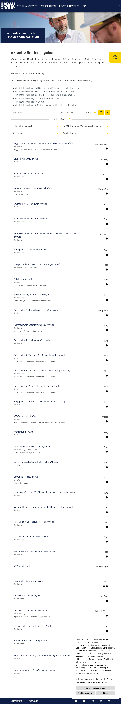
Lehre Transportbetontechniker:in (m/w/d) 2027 (36, 462)
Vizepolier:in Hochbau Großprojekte (30, 641)
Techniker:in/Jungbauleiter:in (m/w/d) (31, 611)
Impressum (33, 701)
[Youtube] (84, 701)
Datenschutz (16, 701)
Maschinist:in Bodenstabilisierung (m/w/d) (34, 522)
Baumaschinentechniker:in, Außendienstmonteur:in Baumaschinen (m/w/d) (45, 235)
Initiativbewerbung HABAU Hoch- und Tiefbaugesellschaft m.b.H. (47, 88)
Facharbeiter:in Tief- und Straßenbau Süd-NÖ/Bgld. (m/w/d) (42, 371)
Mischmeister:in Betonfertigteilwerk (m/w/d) (35, 551)
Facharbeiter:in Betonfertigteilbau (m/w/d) (34, 325)
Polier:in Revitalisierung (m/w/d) (29, 581)
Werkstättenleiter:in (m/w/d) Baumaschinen (34, 670)
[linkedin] (101, 701)
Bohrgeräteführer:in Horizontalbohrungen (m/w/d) (37, 264)
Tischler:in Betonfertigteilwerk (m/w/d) (32, 626)
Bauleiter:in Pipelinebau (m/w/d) (29, 174)
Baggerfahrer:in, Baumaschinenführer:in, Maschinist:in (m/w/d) (43, 143)
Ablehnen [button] (105, 693)
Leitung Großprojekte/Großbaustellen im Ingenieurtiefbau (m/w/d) (45, 492)
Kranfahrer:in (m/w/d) (24, 432)
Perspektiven (48, 6)
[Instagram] (93, 701)
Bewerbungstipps (69, 6)
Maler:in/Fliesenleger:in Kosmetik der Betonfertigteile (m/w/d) (43, 507)
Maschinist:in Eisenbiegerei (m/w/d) (31, 537)
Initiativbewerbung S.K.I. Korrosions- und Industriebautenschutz (46, 105)
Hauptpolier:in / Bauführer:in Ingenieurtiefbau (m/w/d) (39, 402)
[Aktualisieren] (101, 112)
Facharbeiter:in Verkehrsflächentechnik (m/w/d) (36, 386)
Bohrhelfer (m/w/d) (23, 279)
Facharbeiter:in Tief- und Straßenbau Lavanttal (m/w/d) (39, 355)
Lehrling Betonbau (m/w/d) (26, 477)
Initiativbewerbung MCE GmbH (30, 102)
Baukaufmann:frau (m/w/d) (26, 159)
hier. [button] (106, 682)
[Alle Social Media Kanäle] (109, 701)
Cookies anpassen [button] (85, 693)
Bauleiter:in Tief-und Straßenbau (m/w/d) (33, 188)
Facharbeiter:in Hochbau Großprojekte (32, 340)
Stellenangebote (27, 6)
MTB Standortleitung (23, 566)
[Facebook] (76, 701)
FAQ (84, 6)
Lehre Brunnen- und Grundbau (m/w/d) (32, 447)
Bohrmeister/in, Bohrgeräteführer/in (31, 295)
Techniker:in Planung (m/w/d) (27, 596)
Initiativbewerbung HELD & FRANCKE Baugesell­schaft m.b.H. (45, 92)
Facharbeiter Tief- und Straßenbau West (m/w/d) (36, 310)
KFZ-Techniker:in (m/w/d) (26, 416)
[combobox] (90, 112)
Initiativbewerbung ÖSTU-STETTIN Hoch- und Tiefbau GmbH (44, 95)
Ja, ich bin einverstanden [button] (95, 688)
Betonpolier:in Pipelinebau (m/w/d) (30, 250)
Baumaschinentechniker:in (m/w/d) (30, 204)
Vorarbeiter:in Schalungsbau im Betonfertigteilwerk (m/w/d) (42, 656)
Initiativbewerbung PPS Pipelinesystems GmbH (38, 98)
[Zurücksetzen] (107, 112)
